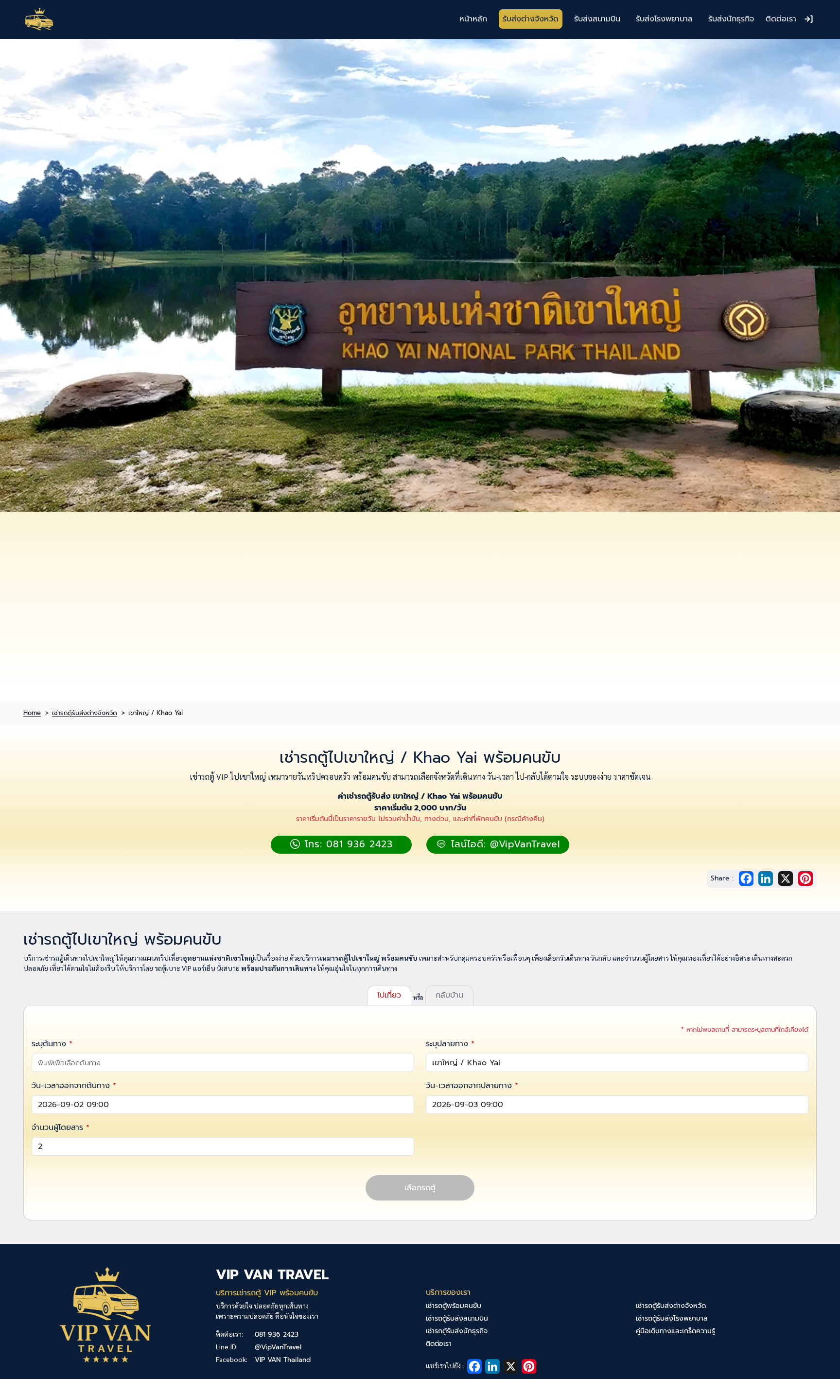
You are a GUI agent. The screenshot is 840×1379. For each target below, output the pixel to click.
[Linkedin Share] (767, 878)
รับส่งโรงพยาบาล (664, 19)
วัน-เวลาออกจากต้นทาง (71, 1086)
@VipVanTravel (278, 1347)
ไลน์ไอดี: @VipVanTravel (503, 844)
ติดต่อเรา (781, 19)
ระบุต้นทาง (49, 1044)
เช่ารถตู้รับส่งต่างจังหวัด (84, 712)
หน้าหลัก (473, 19)
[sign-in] (808, 19)
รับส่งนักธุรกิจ (731, 19)
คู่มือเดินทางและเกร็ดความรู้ (675, 1331)
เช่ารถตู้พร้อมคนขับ (453, 1306)
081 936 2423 (276, 1334)
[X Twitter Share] (787, 878)
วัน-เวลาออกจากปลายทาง (469, 1086)
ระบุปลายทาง (447, 1044)
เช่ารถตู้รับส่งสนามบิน (457, 1318)
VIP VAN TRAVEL (272, 1275)
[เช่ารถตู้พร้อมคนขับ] (39, 19)
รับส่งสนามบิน (597, 19)
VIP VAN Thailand (283, 1360)
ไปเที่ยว (389, 995)
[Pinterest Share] (805, 878)
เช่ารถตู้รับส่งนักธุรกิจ (457, 1331)
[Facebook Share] (747, 878)
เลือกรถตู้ (420, 1188)
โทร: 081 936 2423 (347, 844)
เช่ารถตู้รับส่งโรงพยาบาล (672, 1318)
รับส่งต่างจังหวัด (531, 19)
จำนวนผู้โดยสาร (57, 1127)
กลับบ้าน (449, 995)
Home (32, 712)
